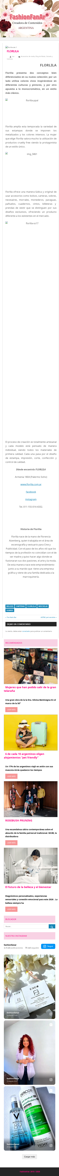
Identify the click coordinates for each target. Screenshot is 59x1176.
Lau (13, 56)
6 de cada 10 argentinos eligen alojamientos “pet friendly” (24, 755)
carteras (20, 606)
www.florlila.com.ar (31, 484)
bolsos (9, 606)
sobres (9, 610)
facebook (31, 491)
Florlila (31, 606)
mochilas (43, 606)
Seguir (50, 946)
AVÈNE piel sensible (48, 617)
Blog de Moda (40, 56)
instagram (31, 499)
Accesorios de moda (28, 56)
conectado (26, 631)
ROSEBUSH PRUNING (18, 820)
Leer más (11, 709)
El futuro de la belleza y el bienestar (28, 887)
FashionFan (25, 1171)
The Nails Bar (11, 617)
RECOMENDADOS (13, 642)
